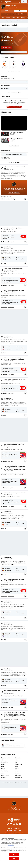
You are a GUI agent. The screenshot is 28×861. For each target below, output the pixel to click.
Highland (3, 766)
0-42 (16, 405)
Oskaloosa (20, 606)
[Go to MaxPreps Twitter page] (17, 824)
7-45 (24, 675)
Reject (14, 858)
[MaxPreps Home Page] (6, 21)
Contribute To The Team (14, 192)
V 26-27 (6, 10)
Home (3, 17)
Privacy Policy (17, 830)
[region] (14, 847)
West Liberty (17, 773)
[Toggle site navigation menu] (2, 2)
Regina (16, 762)
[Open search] (19, 2)
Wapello (17, 768)
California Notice (18, 833)
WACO (16, 766)
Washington (13, 199)
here (21, 154)
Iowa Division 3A (5, 85)
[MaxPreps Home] (8, 2)
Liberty (2, 773)
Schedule (8, 17)
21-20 (11, 253)
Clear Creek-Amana (5, 757)
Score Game (8, 47)
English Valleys (4, 762)
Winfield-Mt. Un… (19, 777)
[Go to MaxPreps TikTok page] (8, 824)
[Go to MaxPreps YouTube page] (11, 824)
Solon (13, 403)
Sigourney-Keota (18, 764)
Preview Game (14, 52)
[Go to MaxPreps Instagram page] (14, 824)
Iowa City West (4, 771)
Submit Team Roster (13, 162)
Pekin (16, 760)
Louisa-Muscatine (5, 775)
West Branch (17, 771)
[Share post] (25, 199)
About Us (10, 828)
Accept (14, 854)
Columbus (3, 760)
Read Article (4, 241)
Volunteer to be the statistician (14, 106)
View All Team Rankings (14, 92)
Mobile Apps (17, 828)
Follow (20, 10)
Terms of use (9, 833)
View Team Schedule (13, 72)
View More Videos (13, 146)
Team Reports (5, 235)
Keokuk (20, 252)
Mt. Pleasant (21, 563)
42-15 (11, 343)
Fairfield (3, 518)
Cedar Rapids (4, 88)
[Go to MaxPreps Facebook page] (20, 824)
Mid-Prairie (3, 777)
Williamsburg (18, 775)
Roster (13, 17)
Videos (17, 17)
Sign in (24, 1)
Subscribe (9, 830)
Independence (15, 674)
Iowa (2, 82)
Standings (23, 17)
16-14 (11, 629)
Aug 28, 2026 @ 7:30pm (7, 43)
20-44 (11, 564)
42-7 (11, 608)
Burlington (20, 628)
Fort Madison (21, 341)
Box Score (3, 263)
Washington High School (14, 807)
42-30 (18, 518)
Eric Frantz (4, 452)
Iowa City (3, 768)
